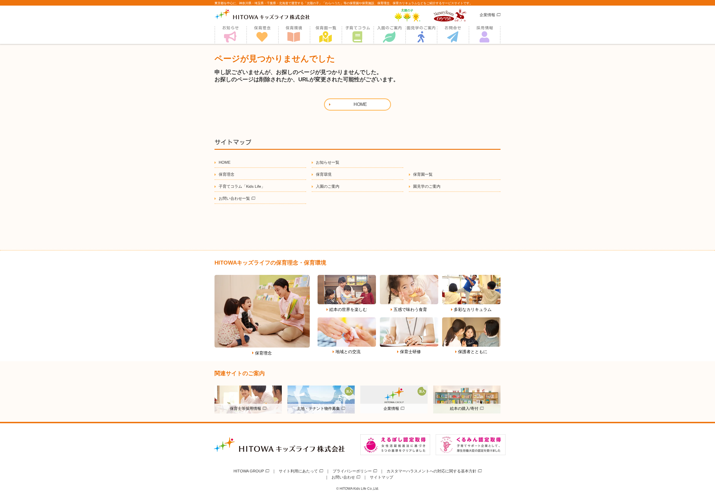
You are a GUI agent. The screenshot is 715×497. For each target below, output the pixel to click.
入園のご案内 (389, 28)
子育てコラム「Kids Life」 (242, 186)
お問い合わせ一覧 (234, 198)
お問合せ (453, 28)
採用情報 (484, 28)
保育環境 (294, 28)
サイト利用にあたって (298, 471)
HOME (224, 162)
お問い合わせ (343, 477)
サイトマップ (381, 477)
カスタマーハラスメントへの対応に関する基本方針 (431, 471)
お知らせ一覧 (327, 162)
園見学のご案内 (421, 28)
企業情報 (487, 15)
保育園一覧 (326, 28)
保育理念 (262, 28)
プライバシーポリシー (352, 471)
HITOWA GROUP (248, 471)
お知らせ (230, 28)
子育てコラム (357, 28)
